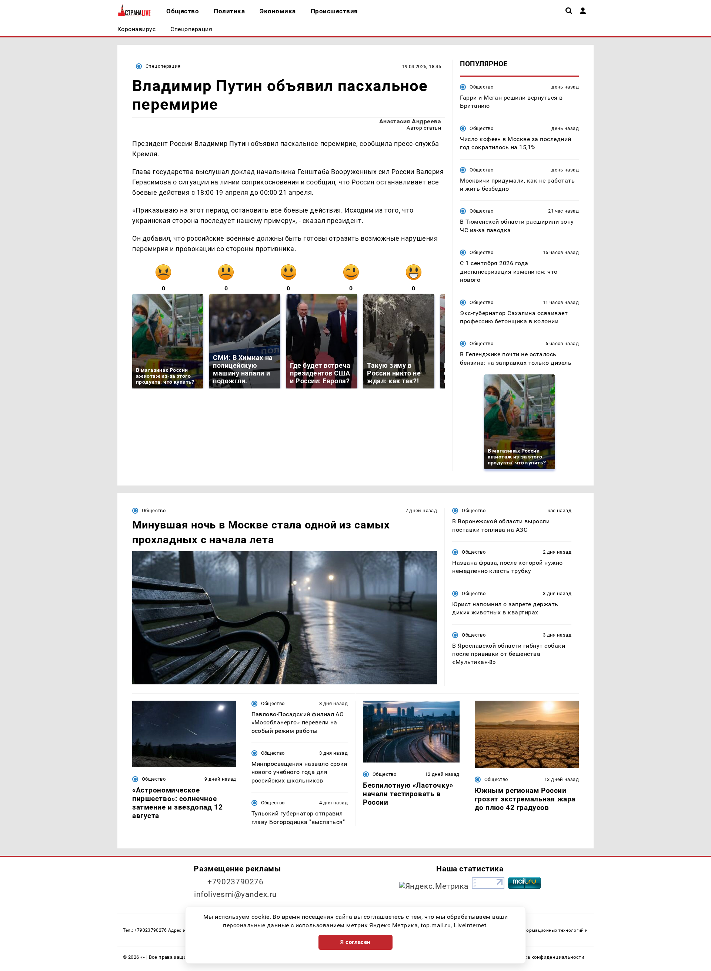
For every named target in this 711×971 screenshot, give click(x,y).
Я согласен (355, 942)
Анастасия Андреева (410, 121)
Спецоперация (163, 66)
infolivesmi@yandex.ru (235, 894)
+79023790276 (235, 881)
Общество (481, 87)
